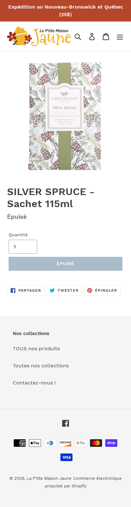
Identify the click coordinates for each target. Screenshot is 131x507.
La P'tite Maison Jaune (49, 478)
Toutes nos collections (41, 366)
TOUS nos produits (36, 348)
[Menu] (120, 36)
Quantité (18, 234)
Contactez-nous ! (34, 383)
